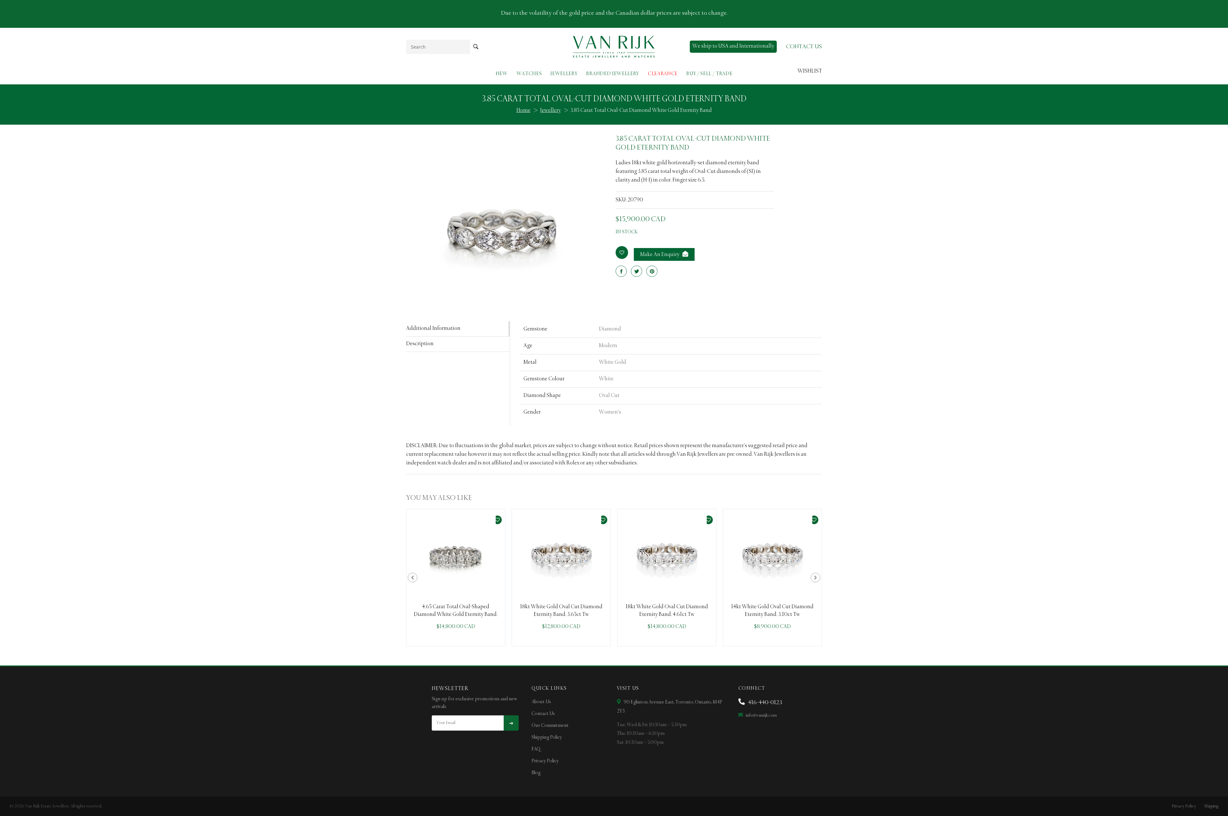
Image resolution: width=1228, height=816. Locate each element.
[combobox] (438, 47)
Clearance (663, 73)
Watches (529, 73)
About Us (541, 701)
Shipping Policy (546, 737)
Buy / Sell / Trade (709, 73)
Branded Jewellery (612, 73)
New (502, 73)
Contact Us (543, 713)
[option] (455, 577)
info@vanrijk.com (761, 715)
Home (523, 110)
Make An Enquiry (660, 255)
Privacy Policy (545, 761)
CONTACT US (804, 46)
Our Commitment (550, 725)
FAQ (535, 749)
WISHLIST (810, 71)
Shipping (1211, 806)
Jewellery (564, 73)
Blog (535, 772)
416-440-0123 (764, 702)
